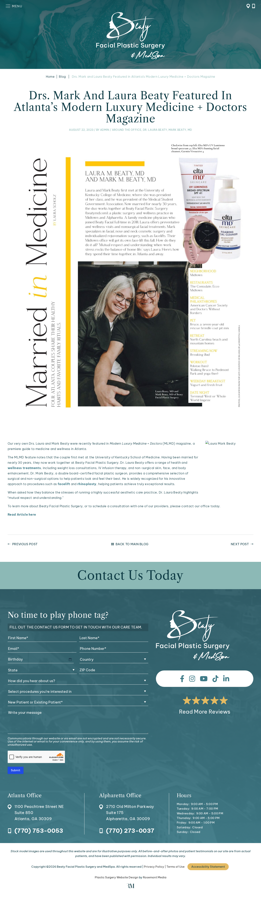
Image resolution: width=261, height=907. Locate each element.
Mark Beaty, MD (180, 130)
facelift (64, 484)
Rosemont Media (154, 877)
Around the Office (126, 130)
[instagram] (192, 678)
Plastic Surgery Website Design (116, 877)
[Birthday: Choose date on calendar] (70, 659)
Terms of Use (175, 866)
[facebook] (182, 678)
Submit (15, 770)
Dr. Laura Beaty (155, 130)
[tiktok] (215, 678)
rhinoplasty (86, 484)
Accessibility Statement (208, 866)
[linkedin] (226, 678)
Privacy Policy (154, 866)
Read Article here (22, 514)
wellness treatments (24, 468)
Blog (62, 76)
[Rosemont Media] (130, 887)
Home (50, 76)
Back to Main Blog (132, 544)
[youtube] (204, 678)
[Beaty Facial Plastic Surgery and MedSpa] (192, 635)
